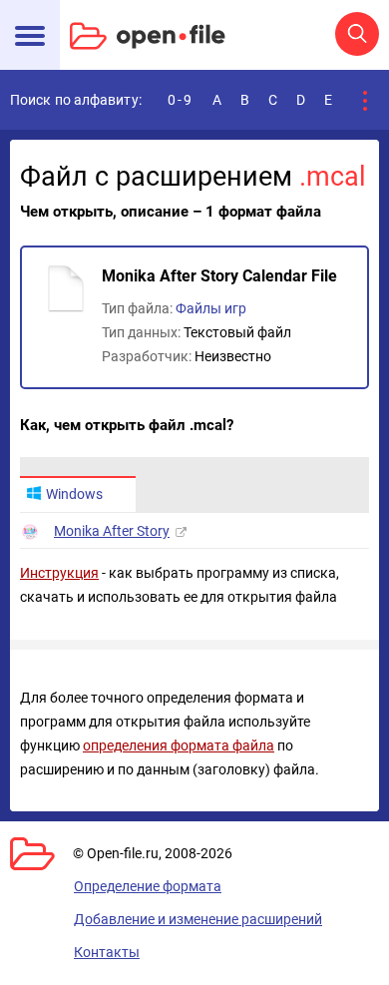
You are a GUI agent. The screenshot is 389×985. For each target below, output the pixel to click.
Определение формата (147, 886)
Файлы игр (211, 308)
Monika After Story (112, 531)
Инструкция (59, 573)
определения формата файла (178, 745)
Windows (74, 494)
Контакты (107, 952)
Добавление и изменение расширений (198, 919)
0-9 (181, 100)
